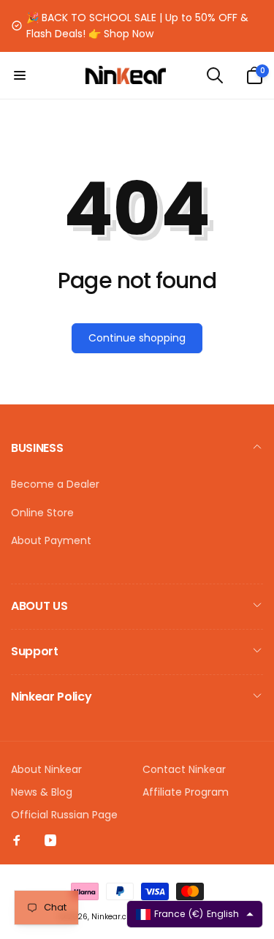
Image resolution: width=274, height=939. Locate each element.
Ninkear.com (115, 916)
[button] (20, 75)
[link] (137, 26)
